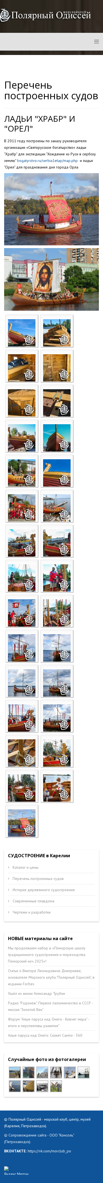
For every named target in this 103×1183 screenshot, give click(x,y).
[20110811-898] (57, 718)
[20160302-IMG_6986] (29, 1086)
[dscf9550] (15, 1086)
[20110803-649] (57, 403)
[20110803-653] (21, 438)
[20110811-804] (21, 613)
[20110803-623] (21, 333)
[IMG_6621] (15, 1072)
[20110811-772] (57, 543)
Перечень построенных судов (38, 878)
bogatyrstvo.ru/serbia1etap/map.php (47, 160)
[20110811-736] (21, 508)
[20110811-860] (57, 648)
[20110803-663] (21, 473)
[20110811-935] (21, 788)
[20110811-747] (57, 508)
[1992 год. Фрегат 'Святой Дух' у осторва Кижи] (83, 1072)
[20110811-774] (21, 578)
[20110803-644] (57, 368)
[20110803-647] (21, 403)
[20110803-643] (21, 368)
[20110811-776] (57, 578)
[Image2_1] (42, 1072)
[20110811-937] (57, 788)
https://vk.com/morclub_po (49, 1151)
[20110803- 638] (57, 333)
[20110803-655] (57, 438)
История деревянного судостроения (43, 889)
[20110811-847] (57, 613)
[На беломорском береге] (42, 1086)
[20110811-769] (21, 543)
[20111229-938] (21, 823)
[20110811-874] (21, 683)
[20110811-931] (57, 753)
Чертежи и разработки (31, 912)
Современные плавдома (33, 901)
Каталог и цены (25, 867)
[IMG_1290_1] (56, 1072)
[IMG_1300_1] (70, 1072)
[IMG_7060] (56, 1086)
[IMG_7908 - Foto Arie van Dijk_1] (29, 1072)
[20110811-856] (21, 648)
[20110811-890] (57, 683)
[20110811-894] (21, 718)
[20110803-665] (57, 473)
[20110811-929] (21, 753)
